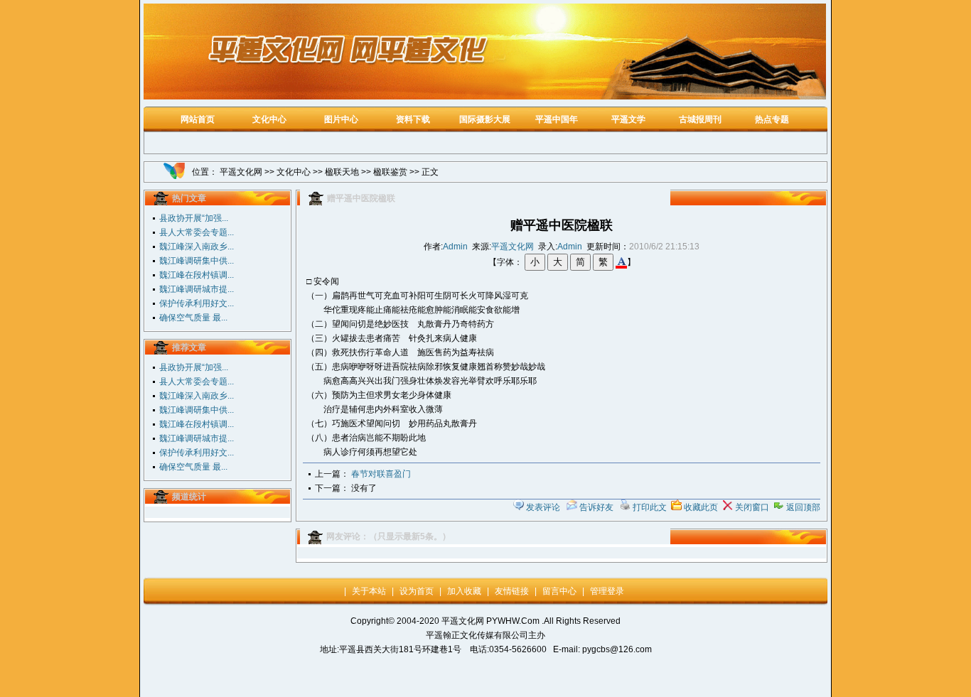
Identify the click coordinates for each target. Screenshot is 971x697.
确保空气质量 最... (193, 318)
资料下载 (413, 119)
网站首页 (198, 119)
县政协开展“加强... (193, 218)
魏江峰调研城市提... (196, 289)
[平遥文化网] (485, 97)
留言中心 (559, 591)
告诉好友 (596, 507)
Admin (455, 247)
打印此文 (650, 507)
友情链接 (512, 591)
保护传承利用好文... (196, 303)
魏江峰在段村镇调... (196, 275)
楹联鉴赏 (390, 172)
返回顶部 (803, 507)
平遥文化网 (241, 172)
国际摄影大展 (484, 119)
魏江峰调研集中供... (196, 261)
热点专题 (772, 119)
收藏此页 (701, 507)
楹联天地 (342, 172)
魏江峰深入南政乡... (196, 247)
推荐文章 (189, 347)
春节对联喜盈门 (381, 474)
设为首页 (416, 591)
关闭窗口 (752, 507)
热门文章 (189, 198)
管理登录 (607, 591)
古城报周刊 (700, 119)
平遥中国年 (556, 119)
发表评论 (543, 507)
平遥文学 (628, 119)
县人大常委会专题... (196, 232)
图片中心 (341, 119)
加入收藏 (464, 591)
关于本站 (369, 591)
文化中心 (269, 119)
